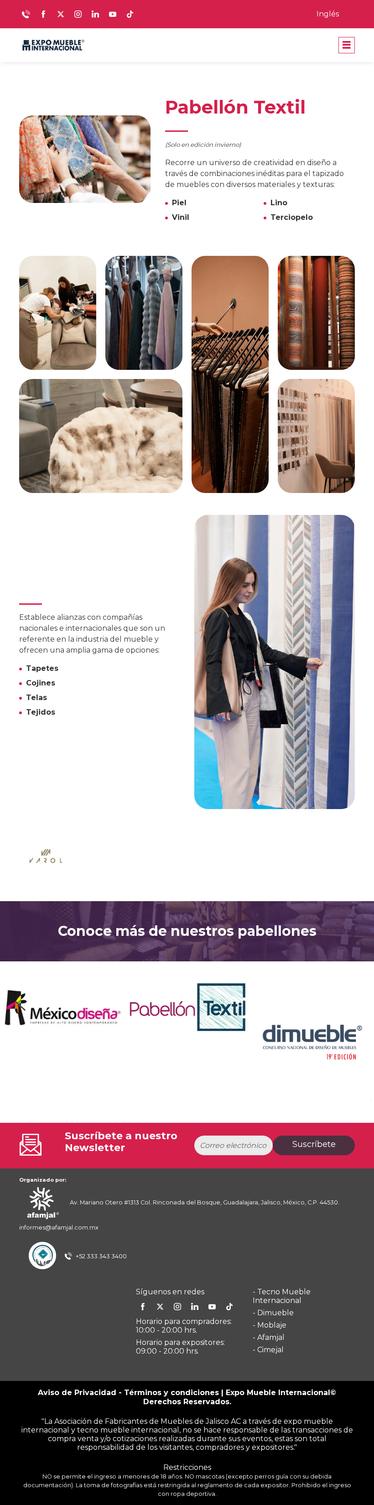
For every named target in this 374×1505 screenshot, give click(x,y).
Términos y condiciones (171, 1392)
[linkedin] (195, 1306)
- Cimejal (268, 1349)
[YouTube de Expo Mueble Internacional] (112, 14)
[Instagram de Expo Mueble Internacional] (78, 14)
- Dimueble (273, 1312)
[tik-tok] (229, 1306)
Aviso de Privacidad (77, 1392)
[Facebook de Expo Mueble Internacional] (43, 14)
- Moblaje (269, 1325)
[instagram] (177, 1306)
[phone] (26, 14)
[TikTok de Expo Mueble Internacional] (130, 14)
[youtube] (212, 1306)
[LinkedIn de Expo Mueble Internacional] (95, 14)
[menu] (346, 45)
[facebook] (143, 1306)
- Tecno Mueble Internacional (282, 1296)
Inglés (328, 14)
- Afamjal (269, 1337)
